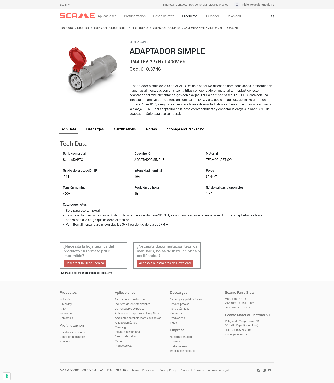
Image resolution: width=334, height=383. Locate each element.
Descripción (143, 153)
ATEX (63, 308)
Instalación (66, 313)
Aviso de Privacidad (143, 370)
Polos (210, 170)
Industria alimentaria (127, 332)
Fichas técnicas (179, 308)
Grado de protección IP (80, 170)
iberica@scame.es (236, 334)
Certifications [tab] (125, 129)
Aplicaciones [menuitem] (107, 16)
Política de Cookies (192, 370)
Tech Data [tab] (68, 129)
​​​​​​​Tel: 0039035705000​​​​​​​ (237, 307)
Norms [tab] (151, 129)
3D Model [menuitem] (212, 16)
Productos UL (123, 346)
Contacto (175, 341)
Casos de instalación (72, 337)
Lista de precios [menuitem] (218, 4)
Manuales (176, 313)
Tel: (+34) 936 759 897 (238, 330)
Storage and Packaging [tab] (185, 129)
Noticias (65, 341)
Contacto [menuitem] (181, 4)
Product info (177, 318)
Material (212, 153)
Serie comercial (74, 153)
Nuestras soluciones (72, 332)
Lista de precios (179, 304)
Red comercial (178, 346)
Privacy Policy (167, 370)
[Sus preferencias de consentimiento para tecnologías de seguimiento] (6, 376)
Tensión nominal (74, 187)
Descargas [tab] (95, 129)
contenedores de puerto (129, 308)
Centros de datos (125, 336)
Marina (119, 341)
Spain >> (65, 4)
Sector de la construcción (130, 299)
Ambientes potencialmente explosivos (138, 318)
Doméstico (66, 318)
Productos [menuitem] (189, 16)
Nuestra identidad (181, 337)
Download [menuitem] (234, 16)
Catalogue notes (75, 204)
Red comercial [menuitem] (198, 4)
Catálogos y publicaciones (186, 299)
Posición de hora (146, 187)
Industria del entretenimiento (132, 304)
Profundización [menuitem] (135, 16)
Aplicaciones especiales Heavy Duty (137, 313)
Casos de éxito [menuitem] (164, 16)
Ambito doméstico (126, 322)
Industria (65, 299)
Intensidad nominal (148, 170)
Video (173, 322)
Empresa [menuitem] (168, 4)
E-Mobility (66, 304)
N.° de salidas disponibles (225, 187)
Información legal (218, 370)
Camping (120, 327)
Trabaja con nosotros (182, 351)
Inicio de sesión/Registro (258, 4)
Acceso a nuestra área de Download (165, 263)
